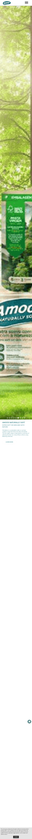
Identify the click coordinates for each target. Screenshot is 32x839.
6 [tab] (18, 418)
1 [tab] (7, 418)
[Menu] (26, 3)
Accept (16, 836)
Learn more (9, 442)
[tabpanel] (16, 419)
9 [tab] (24, 418)
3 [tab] (11, 418)
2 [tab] (9, 418)
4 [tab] (14, 418)
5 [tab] (16, 418)
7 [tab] (20, 418)
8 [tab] (22, 418)
